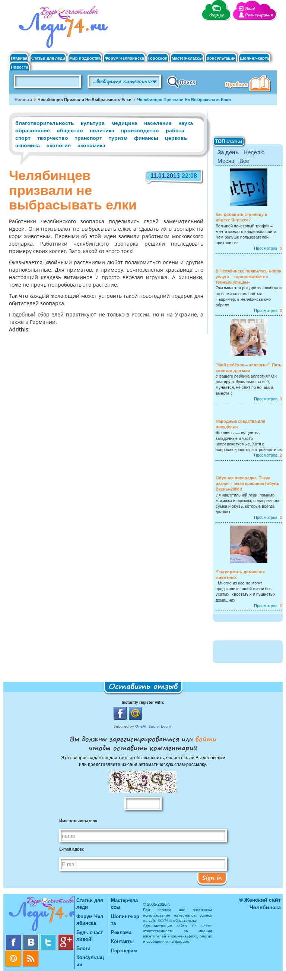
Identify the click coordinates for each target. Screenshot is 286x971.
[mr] (14, 953)
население (158, 122)
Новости (19, 67)
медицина (124, 122)
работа (175, 130)
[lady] (39, 915)
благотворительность (44, 122)
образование (32, 130)
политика (102, 130)
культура (93, 122)
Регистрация (259, 15)
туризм (118, 137)
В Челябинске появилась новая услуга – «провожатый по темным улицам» (248, 276)
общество (70, 130)
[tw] (49, 937)
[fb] (14, 937)
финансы (146, 137)
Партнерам (124, 950)
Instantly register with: (143, 702)
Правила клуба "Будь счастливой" (249, 84)
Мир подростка (85, 58)
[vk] (31, 937)
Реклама (121, 932)
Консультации (221, 58)
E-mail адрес (71, 849)
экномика (27, 145)
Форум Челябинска (124, 58)
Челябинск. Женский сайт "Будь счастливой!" (62, 29)
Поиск (182, 82)
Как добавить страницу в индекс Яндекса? (241, 217)
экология (59, 145)
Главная (19, 58)
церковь (176, 137)
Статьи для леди (48, 58)
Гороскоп (158, 58)
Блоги (83, 948)
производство (140, 130)
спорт (23, 137)
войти (204, 738)
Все (244, 160)
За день (228, 152)
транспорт (88, 137)
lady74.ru (165, 920)
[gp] (66, 937)
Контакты (122, 941)
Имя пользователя (78, 820)
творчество (52, 137)
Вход (250, 9)
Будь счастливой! (89, 936)
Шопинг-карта (254, 58)
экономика (91, 145)
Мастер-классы (187, 58)
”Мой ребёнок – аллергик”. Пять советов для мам (249, 367)
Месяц (226, 160)
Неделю (254, 152)
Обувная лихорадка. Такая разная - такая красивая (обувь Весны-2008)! (247, 483)
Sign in (212, 877)
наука (185, 122)
